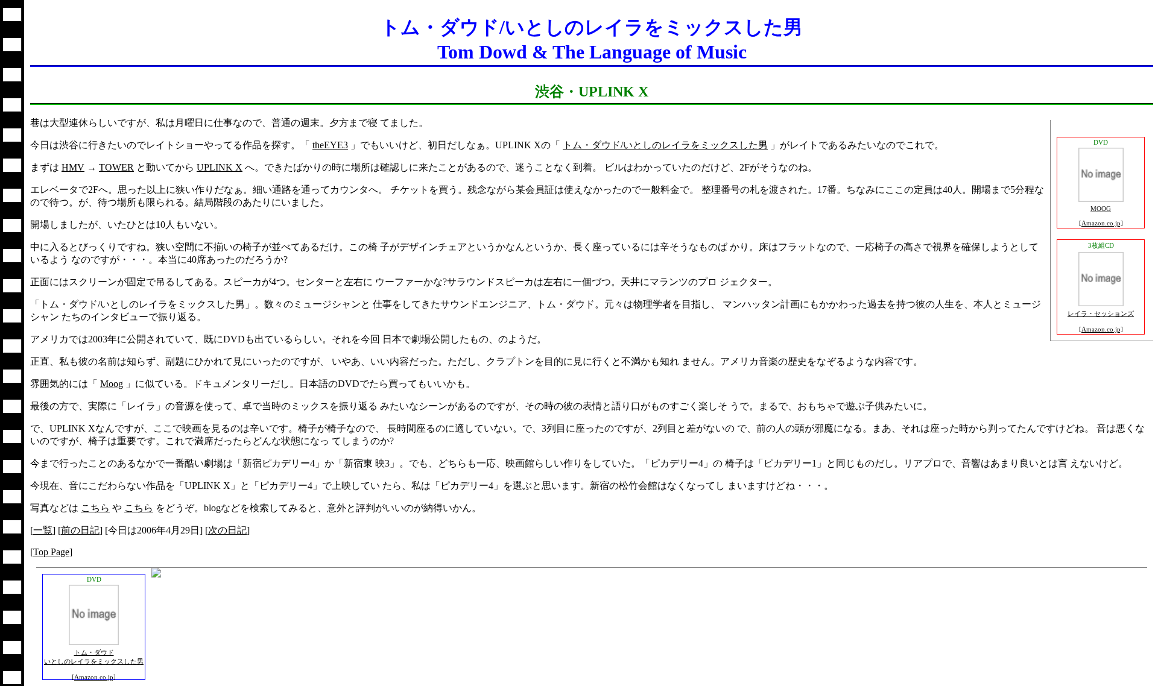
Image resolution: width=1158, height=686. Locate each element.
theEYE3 (330, 145)
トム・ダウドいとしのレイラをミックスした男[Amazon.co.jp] (94, 665)
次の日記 (227, 530)
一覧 (42, 530)
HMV (73, 167)
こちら (95, 508)
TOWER (116, 167)
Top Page (51, 552)
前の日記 (80, 530)
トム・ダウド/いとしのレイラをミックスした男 (665, 145)
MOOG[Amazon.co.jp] (1101, 216)
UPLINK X (219, 167)
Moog (111, 384)
